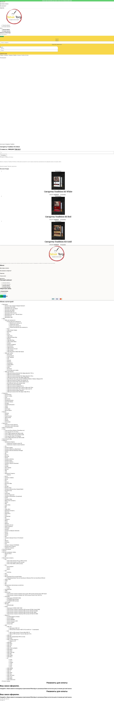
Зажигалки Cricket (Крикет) (11, 424)
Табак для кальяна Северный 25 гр (15, 386)
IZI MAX (11, 662)
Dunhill (6, 497)
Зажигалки (4, 423)
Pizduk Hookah (8, 416)
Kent (6, 536)
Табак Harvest (10, 347)
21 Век (6, 492)
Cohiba (6, 407)
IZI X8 (11, 663)
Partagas (7, 403)
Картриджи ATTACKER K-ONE (14, 598)
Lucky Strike (7, 504)
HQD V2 (9, 671)
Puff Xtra (9, 572)
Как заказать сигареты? (5, 270)
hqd (8, 631)
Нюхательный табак (7, 439)
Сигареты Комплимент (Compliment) (13, 496)
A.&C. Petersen (10, 357)
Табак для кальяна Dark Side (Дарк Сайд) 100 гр (18, 391)
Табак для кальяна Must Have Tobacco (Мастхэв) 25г (19, 388)
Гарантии (2, 7)
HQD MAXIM (10, 668)
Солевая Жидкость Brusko (13, 616)
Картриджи (5, 304)
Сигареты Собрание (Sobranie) (12, 530)
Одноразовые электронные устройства (14, 585)
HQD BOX (9, 642)
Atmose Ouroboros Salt (12, 620)
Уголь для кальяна (6, 549)
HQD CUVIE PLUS (11, 679)
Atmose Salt (10, 623)
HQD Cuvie (9, 676)
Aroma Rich (7, 493)
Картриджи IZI (8, 315)
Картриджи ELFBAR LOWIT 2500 (14, 608)
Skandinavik (10, 363)
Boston (6, 532)
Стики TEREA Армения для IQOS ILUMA (14, 433)
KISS (6, 506)
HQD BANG (9, 638)
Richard (6, 535)
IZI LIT (11, 661)
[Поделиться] (3, 698)
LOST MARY (7, 602)
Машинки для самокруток (16, 323)
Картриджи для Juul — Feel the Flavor (13, 314)
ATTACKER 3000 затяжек (13, 600)
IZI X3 (11, 665)
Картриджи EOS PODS (10, 307)
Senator (6, 502)
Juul (6, 582)
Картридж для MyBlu (9, 310)
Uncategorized (8, 589)
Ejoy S (8, 569)
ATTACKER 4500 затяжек (13, 599)
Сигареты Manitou (9, 461)
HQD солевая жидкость (12, 639)
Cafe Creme (7, 408)
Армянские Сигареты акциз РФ (14, 443)
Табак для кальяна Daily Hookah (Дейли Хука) (18, 381)
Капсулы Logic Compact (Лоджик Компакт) (15, 305)
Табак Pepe (9, 335)
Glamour (7, 482)
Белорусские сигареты (10, 546)
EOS (6, 573)
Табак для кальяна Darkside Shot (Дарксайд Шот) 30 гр (20, 376)
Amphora (9, 366)
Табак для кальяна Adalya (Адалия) (15, 390)
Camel (6, 522)
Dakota (6, 457)
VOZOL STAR (8, 579)
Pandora (6, 420)
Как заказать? (3, 5)
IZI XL (11, 666)
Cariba (6, 406)
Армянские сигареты (10, 441)
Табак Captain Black (11, 341)
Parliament (7, 527)
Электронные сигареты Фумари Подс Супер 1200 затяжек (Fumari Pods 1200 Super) (27, 593)
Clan (8, 358)
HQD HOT (9, 635)
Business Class (8, 487)
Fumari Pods (7, 592)
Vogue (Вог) (7, 509)
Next (6, 484)
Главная (1, 55)
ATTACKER (7, 596)
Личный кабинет (6, 25)
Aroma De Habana (9, 401)
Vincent (6, 533)
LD (5, 539)
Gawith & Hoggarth (11, 344)
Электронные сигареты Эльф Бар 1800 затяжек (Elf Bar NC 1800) (22, 610)
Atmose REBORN (11, 619)
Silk (5, 453)
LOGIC (6, 580)
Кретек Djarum (8, 410)
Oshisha (6, 414)
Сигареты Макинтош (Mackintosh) (13, 449)
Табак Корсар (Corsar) (12, 348)
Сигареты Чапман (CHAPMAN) (12, 545)
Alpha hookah (8, 417)
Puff (6, 570)
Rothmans (7, 542)
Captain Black (10, 364)
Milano (6, 520)
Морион (9, 474)
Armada (6, 466)
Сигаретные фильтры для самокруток (19, 327)
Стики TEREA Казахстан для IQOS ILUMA (14, 434)
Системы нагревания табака (9, 552)
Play (6, 507)
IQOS (6, 555)
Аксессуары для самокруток (14, 321)
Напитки (4, 550)
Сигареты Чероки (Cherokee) (12, 463)
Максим (6, 469)
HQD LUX (9, 626)
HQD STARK (10, 655)
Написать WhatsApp (5, 32)
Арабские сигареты (9, 547)
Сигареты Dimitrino (9, 459)
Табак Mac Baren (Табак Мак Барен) (15, 351)
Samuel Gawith (10, 355)
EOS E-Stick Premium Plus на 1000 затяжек (17, 560)
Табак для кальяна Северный (14, 384)
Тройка (6, 451)
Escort (8, 334)
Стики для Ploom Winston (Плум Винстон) (14, 430)
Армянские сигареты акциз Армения (16, 444)
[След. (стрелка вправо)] (3, 700)
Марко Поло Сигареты (10, 500)
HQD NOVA (9, 651)
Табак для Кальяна (9, 371)
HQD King (9, 673)
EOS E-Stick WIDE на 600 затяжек (15, 563)
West (6, 503)
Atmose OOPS (10, 618)
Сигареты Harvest (9, 525)
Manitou (9, 338)
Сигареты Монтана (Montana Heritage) (14, 450)
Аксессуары (7, 421)
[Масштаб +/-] (8, 698)
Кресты (6, 454)
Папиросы (7, 519)
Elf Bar (6, 606)
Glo (5, 556)
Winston (6, 540)
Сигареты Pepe (8, 499)
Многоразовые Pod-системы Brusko (13, 576)
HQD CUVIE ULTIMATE (12, 648)
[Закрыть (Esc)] (1, 698)
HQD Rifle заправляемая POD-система (16, 636)
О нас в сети (3, 276)
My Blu (6, 575)
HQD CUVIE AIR (10, 652)
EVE (6, 480)
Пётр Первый (8, 467)
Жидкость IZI (13, 641)
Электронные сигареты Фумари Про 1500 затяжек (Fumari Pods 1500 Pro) (24, 595)
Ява (5, 517)
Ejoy (6, 565)
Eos (5, 559)
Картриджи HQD (9, 317)
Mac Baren (9, 368)
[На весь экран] (6, 698)
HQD (6, 625)
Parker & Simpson (9, 526)
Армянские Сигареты (10, 473)
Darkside (7, 413)
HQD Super (9, 672)
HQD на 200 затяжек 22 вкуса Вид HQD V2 (20, 632)
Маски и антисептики (7, 427)
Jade (6, 472)
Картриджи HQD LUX (14, 628)
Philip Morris (7, 513)
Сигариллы (5, 393)
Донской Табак (8, 483)
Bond (6, 514)
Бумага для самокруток (15, 325)
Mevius (6, 479)
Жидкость (7, 615)
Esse (6, 543)
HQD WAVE (9, 643)
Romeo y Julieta (8, 396)
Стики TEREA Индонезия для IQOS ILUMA (14, 437)
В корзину (3, 155)
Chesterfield (7, 516)
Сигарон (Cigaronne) (9, 494)
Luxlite (8, 588)
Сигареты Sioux (8, 460)
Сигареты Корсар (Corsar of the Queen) (14, 537)
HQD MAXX (9, 678)
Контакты (2, 278)
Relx (6, 583)
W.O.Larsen (9, 354)
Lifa (5, 446)
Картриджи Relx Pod (9, 311)
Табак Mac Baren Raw (12, 337)
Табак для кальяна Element (13, 374)
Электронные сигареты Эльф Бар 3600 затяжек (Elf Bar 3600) (21, 612)
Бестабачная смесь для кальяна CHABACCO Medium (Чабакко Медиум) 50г (25, 378)
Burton (6, 476)
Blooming (7, 456)
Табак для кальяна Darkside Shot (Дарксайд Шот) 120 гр (20, 373)
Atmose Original (10, 622)
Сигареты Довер (9, 447)
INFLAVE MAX (10, 605)
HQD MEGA (9, 649)
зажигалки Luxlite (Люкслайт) (12, 426)
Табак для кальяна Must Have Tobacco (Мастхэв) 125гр (20, 387)
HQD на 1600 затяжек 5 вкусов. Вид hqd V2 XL (20, 633)
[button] (57, 28)
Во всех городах (6, 681)
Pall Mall (6, 486)
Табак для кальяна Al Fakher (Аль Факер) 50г (17, 380)
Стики (3, 429)
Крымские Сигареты (9, 510)
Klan (8, 333)
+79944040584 (4, 291)
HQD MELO (9, 656)
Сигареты (6, 55)
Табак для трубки (9, 353)
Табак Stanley (10, 350)
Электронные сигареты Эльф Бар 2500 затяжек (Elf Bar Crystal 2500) (23, 609)
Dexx (8, 586)
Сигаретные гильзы (14, 324)
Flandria (9, 343)
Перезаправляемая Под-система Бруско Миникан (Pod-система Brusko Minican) (26, 578)
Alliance (6, 464)
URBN (6, 590)
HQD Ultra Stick (10, 675)
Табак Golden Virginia (12, 330)
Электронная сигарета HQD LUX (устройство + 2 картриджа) (24, 629)
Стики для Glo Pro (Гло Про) (11, 431)
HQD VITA (9, 645)
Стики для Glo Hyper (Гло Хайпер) (13, 436)
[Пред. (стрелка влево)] (1, 700)
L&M (6, 470)
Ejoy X (8, 567)
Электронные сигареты (7, 557)
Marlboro (7, 523)
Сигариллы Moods (9, 400)
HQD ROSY (9, 669)
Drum (8, 328)
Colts (6, 397)
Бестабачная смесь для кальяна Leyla (16, 383)
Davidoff (7, 529)
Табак (3, 318)
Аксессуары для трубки (12, 370)
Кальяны (4, 411)
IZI (7, 658)
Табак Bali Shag (10, 340)
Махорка (9, 331)
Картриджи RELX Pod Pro (11, 313)
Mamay (6, 419)
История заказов (6, 26)
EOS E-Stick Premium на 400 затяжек (15, 562)
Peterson (9, 361)
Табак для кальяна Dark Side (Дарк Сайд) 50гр (18, 377)
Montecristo (7, 398)
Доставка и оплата (4, 3)
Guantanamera (8, 394)
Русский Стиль (8, 490)
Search (57, 40)
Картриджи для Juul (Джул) (11, 308)
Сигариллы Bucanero (9, 404)
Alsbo (8, 367)
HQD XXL (9, 646)
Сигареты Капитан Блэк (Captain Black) (14, 489)
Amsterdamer (10, 345)
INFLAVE (7, 603)
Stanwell (9, 360)
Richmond (7, 512)
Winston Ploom (8, 553)
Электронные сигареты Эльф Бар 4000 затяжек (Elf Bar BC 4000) (22, 613)
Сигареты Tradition (12, 55)
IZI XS (11, 659)
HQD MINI (9, 653)
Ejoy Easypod (10, 566)
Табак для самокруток (10, 320)
